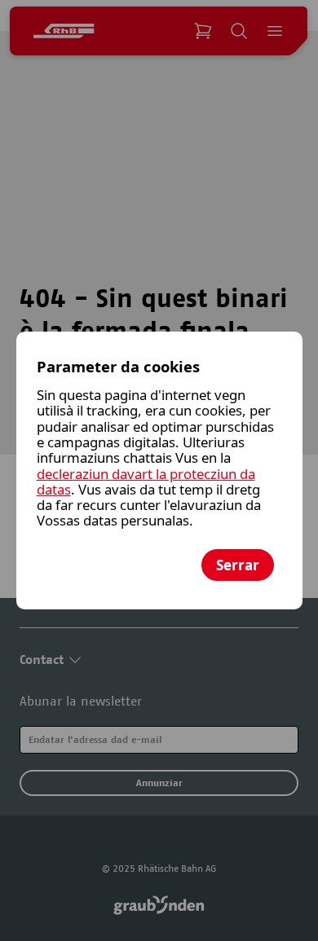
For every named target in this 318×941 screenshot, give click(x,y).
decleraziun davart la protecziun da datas (146, 481)
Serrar (237, 565)
